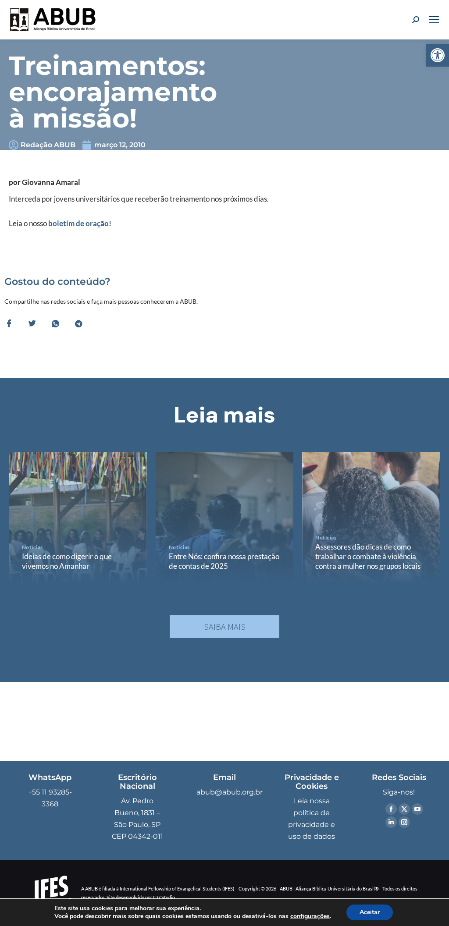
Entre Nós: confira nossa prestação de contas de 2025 (224, 561)
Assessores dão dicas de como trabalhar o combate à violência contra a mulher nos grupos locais (367, 556)
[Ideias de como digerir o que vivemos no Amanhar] (78, 518)
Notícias (32, 547)
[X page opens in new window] (404, 809)
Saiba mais (225, 626)
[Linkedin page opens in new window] (391, 822)
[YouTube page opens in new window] (417, 809)
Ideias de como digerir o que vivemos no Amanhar (67, 561)
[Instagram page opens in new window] (404, 822)
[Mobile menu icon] (434, 20)
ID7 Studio (164, 897)
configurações (310, 916)
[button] (437, 55)
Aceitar (370, 912)
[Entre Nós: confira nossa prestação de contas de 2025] (225, 518)
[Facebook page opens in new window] (391, 809)
